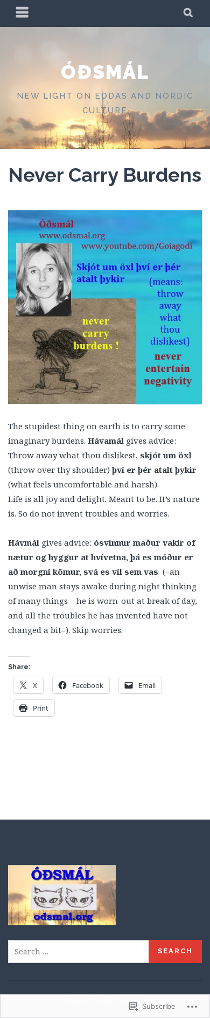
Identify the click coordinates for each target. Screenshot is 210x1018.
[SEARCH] (189, 13)
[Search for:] (79, 951)
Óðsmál (105, 71)
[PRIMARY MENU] (22, 13)
